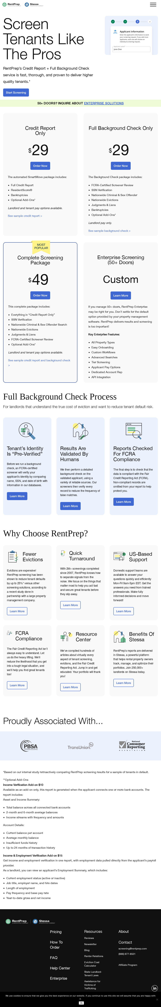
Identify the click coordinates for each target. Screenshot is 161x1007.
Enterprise (58, 978)
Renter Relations (93, 956)
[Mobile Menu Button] (153, 4)
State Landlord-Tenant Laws (93, 973)
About (124, 931)
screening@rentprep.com (133, 948)
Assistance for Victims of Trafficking (92, 985)
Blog (86, 950)
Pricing (56, 931)
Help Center (60, 968)
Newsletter (90, 944)
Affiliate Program (128, 964)
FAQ (53, 957)
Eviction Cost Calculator (91, 964)
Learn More (120, 295)
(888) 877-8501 (127, 953)
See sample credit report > (25, 215)
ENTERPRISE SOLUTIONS (104, 103)
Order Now (40, 165)
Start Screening (16, 92)
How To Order (56, 945)
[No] (157, 999)
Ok (81, 1003)
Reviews (89, 938)
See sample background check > (109, 230)
